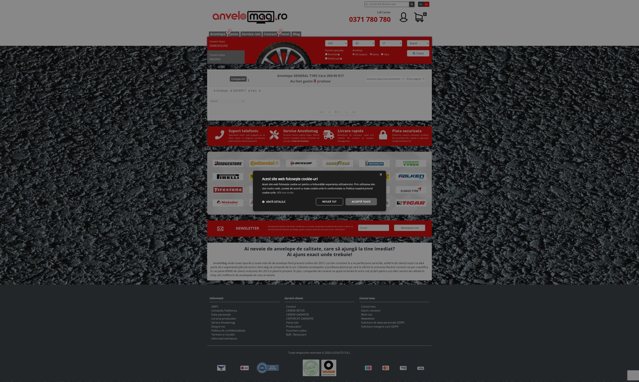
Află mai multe (285, 192)
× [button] (380, 174)
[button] (273, 201)
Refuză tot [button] (329, 201)
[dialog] (319, 191)
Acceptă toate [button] (361, 201)
